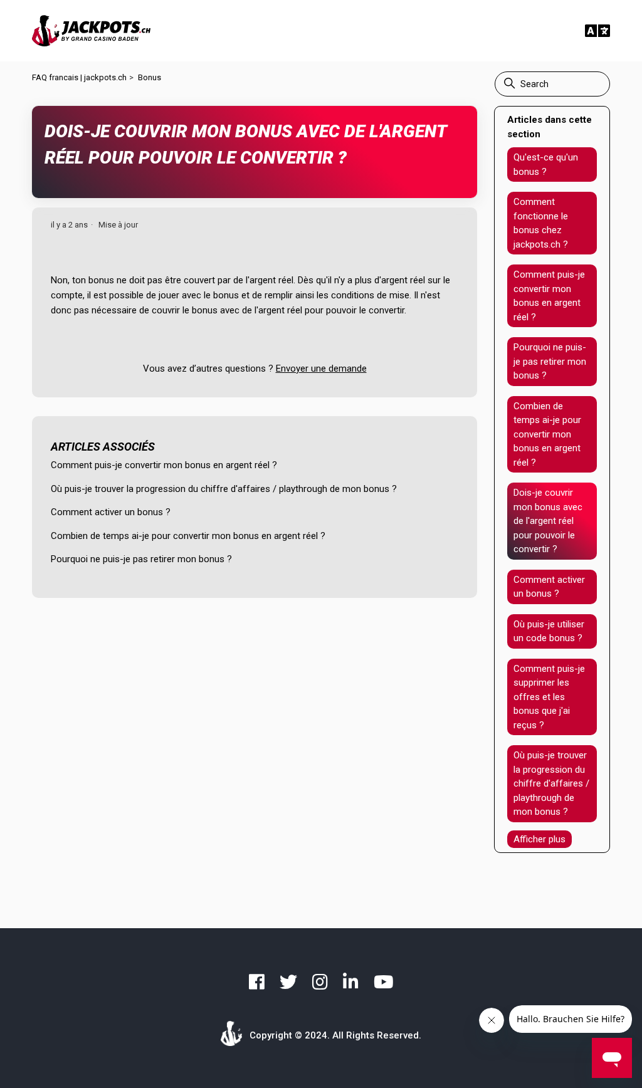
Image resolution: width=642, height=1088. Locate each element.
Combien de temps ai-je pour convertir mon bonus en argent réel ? (188, 535)
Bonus (149, 77)
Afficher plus (539, 839)
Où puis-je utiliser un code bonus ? (548, 631)
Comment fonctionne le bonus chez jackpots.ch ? (540, 223)
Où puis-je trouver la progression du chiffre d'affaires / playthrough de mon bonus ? (224, 488)
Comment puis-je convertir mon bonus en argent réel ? (164, 465)
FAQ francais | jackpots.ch (79, 77)
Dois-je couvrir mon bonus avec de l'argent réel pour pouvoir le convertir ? (547, 521)
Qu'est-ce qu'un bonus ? (545, 164)
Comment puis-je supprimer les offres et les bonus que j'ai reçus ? (549, 697)
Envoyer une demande (321, 368)
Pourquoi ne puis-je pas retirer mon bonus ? (141, 559)
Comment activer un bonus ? (111, 512)
